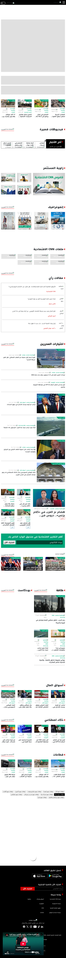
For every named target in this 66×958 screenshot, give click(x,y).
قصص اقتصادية (28, 112)
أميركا (63, 100)
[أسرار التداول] (24, 177)
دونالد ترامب (62, 441)
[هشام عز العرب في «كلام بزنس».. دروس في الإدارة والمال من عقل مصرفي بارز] (49, 498)
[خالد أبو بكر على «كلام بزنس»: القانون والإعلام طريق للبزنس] (23, 492)
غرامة (13, 760)
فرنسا (28, 510)
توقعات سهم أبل (60, 791)
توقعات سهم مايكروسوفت (34, 791)
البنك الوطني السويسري (59, 464)
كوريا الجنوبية (61, 350)
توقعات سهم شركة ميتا (47, 794)
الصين (30, 100)
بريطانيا (63, 760)
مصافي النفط (61, 596)
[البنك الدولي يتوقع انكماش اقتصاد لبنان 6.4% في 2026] (41, 694)
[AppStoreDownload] (39, 876)
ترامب (63, 395)
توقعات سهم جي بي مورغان (31, 794)
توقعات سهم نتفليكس (16, 794)
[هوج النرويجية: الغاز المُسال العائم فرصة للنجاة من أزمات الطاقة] (7, 512)
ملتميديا (52, 509)
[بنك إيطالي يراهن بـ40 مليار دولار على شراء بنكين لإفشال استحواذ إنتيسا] (25, 694)
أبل (47, 726)
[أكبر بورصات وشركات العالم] (8, 177)
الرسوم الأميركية (16, 558)
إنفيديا (29, 726)
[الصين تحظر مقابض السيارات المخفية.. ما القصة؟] (25, 103)
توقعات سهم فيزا (42, 797)
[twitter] (42, 926)
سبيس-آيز (12, 726)
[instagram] (31, 926)
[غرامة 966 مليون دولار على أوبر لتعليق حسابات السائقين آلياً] (8, 763)
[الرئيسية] (57, 2)
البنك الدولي (45, 691)
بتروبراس (62, 631)
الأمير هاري (62, 558)
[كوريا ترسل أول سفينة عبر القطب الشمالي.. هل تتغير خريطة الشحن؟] (51, 358)
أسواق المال (23, 402)
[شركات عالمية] (8, 189)
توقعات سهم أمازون (20, 791)
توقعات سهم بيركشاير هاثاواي (56, 797)
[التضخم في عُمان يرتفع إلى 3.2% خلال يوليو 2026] (41, 103)
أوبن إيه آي (62, 726)
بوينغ (13, 100)
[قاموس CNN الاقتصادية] (49, 184)
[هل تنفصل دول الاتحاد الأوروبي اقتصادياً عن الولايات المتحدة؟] (23, 512)
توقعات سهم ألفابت (8, 791)
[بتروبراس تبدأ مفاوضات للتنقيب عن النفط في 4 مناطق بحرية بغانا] (58, 633)
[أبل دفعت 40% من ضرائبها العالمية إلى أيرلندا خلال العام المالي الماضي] (41, 729)
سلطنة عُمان (45, 100)
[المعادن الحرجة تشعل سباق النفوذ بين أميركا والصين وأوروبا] (58, 103)
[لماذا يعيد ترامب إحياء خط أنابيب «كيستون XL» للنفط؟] (51, 426)
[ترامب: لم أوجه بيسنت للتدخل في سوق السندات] (51, 403)
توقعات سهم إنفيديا (48, 791)
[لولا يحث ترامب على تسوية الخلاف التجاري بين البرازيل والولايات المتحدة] (51, 449)
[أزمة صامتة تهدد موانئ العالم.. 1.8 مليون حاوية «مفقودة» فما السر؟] (58, 763)
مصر (29, 490)
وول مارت (40, 558)
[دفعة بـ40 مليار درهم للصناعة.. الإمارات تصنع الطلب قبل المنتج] (7, 492)
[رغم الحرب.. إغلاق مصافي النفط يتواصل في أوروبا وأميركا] (49, 604)
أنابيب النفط (62, 418)
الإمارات (12, 490)
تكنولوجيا (53, 382)
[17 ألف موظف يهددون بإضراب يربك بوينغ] (8, 103)
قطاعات (63, 112)
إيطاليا (29, 691)
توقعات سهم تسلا (59, 794)
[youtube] (35, 926)
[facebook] (24, 926)
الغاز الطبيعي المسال (10, 510)
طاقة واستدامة (22, 425)
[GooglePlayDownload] (55, 876)
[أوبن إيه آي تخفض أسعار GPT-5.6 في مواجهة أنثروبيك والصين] (58, 729)
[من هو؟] (24, 189)
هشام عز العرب (61, 490)
